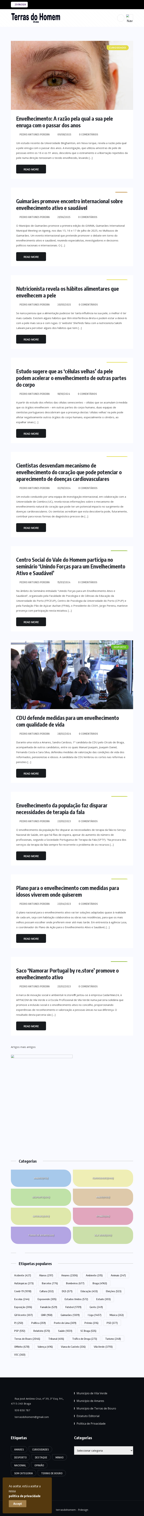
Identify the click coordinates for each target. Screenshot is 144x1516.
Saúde (65, 1330)
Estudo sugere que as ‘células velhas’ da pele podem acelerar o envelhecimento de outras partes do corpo (71, 378)
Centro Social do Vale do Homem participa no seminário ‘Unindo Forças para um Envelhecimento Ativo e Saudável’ (70, 566)
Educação (89, 1291)
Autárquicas (24, 1283)
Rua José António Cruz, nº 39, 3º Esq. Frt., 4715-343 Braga (37, 1401)
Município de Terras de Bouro (96, 1408)
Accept (17, 1503)
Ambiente (94, 1275)
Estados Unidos (76, 1299)
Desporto (41, 1197)
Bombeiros (75, 1283)
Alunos (46, 1275)
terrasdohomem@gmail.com (31, 1417)
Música (117, 1314)
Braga (100, 1283)
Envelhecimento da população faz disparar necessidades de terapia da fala (61, 808)
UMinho (21, 1346)
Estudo (103, 1299)
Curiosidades (102, 1178)
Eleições (113, 1291)
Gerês (96, 1307)
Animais (118, 1275)
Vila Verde (103, 1235)
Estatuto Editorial (88, 1416)
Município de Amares (90, 1401)
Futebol (73, 1307)
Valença (45, 1346)
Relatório (41, 1330)
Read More (31, 169)
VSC (19, 1354)
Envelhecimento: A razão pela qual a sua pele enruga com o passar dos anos (64, 122)
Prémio (91, 1322)
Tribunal (56, 1338)
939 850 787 (22, 1410)
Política (38, 1322)
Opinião (103, 1216)
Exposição (23, 1307)
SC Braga (88, 1330)
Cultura (47, 1291)
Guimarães (70, 1314)
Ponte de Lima (65, 1322)
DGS (67, 1291)
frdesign (83, 1509)
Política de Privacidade (91, 1423)
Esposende (47, 1299)
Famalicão (48, 1307)
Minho (103, 1197)
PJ (18, 1322)
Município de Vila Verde (92, 1393)
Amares (41, 1178)
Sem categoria (23, 1473)
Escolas (21, 1299)
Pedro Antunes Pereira (34, 134)
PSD (112, 1322)
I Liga (94, 1314)
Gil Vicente (23, 1314)
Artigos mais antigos (23, 1047)
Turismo (113, 1338)
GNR (46, 1314)
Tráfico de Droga (84, 1338)
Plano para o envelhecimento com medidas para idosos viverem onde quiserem (67, 891)
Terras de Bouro (41, 1235)
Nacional (41, 1216)
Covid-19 (22, 1291)
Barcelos (50, 1283)
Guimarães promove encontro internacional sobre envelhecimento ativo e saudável (69, 204)
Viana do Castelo (73, 1346)
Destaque (41, 1457)
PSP (19, 1330)
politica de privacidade (24, 1496)
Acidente (22, 1275)
